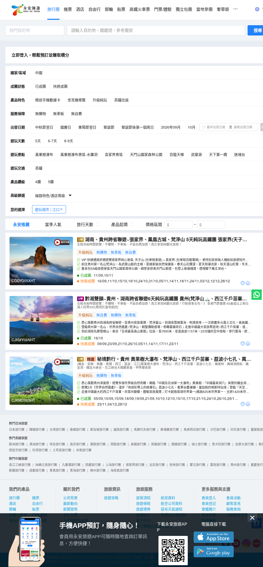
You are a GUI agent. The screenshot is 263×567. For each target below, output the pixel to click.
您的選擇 (18, 209)
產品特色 (18, 99)
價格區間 (154, 224)
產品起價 (119, 224)
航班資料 (168, 498)
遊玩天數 (18, 140)
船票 (121, 9)
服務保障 (18, 113)
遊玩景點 (18, 154)
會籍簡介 (209, 509)
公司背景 (70, 498)
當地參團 (204, 9)
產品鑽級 (18, 181)
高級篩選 (18, 195)
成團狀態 (18, 86)
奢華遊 (223, 9)
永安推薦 (21, 224)
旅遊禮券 (143, 509)
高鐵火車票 (139, 9)
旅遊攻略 (111, 498)
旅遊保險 (143, 503)
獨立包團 (184, 9)
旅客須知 (143, 498)
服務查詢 (233, 509)
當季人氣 (53, 224)
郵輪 (109, 9)
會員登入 (209, 498)
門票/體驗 (163, 9)
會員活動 (233, 498)
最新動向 (70, 503)
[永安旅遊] (25, 10)
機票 (68, 9)
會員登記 (209, 503)
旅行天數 (85, 224)
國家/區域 (18, 72)
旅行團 (53, 9)
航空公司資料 (171, 503)
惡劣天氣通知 (171, 509)
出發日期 (18, 127)
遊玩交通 (18, 167)
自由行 (94, 9)
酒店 (80, 9)
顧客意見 (233, 503)
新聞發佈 (70, 509)
